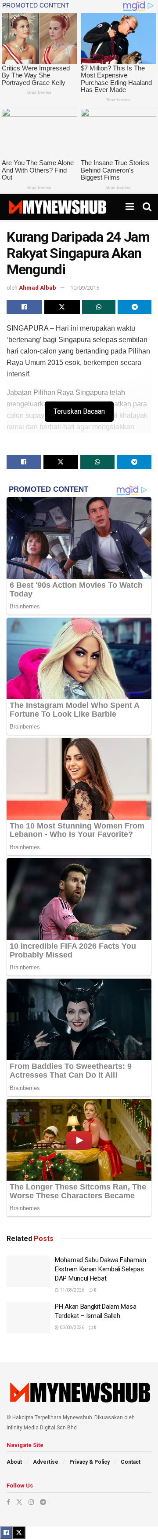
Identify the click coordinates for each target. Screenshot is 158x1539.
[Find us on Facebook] (8, 1502)
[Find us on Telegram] (43, 1502)
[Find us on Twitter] (19, 1502)
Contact (130, 1462)
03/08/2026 (71, 1327)
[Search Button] (147, 207)
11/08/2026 (71, 1290)
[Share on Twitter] (62, 307)
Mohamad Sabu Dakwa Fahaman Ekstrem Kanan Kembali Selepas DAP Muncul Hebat (100, 1269)
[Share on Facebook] (24, 307)
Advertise (45, 1462)
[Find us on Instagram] (31, 1502)
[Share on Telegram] (134, 307)
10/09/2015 (84, 287)
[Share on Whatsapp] (99, 307)
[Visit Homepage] (57, 207)
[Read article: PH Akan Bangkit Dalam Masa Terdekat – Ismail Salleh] (28, 1318)
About (14, 1462)
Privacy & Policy (89, 1462)
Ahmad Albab (37, 287)
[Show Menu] (130, 207)
